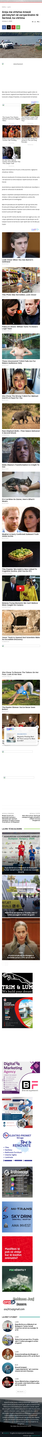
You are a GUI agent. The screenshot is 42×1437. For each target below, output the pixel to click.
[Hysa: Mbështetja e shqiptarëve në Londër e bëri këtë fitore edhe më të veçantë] (7, 1382)
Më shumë (20, 1391)
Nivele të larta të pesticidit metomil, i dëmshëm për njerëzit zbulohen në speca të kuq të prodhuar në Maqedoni (10, 819)
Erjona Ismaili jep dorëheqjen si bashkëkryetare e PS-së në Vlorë (21, 956)
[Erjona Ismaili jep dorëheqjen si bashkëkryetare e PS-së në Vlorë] (21, 939)
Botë (16, 1365)
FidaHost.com (35, 1435)
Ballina (4, 7)
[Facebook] (4, 27)
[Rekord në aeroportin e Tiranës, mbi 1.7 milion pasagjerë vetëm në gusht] (21, 896)
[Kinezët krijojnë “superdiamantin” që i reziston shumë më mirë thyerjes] (7, 1368)
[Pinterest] (13, 27)
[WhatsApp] (18, 27)
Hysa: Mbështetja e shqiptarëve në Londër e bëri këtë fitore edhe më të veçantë (27, 1383)
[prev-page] (3, 964)
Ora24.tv (6, 1433)
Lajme (9, 7)
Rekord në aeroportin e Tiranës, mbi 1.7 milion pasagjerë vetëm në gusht (21, 914)
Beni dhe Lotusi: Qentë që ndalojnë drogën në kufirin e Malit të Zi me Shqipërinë (31, 818)
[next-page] (6, 964)
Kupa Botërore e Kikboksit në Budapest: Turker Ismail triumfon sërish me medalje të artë (21, 870)
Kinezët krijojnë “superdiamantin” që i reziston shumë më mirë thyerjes (26, 1369)
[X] (9, 27)
